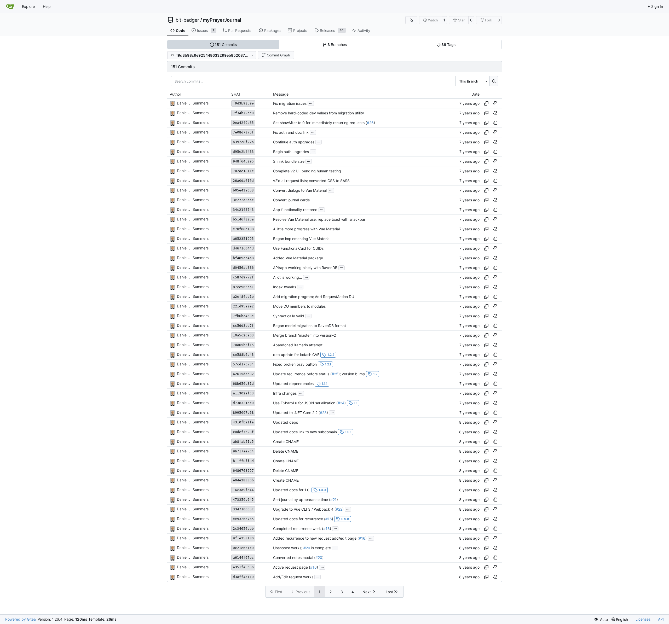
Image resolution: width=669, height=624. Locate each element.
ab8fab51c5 (243, 442)
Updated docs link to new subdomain (305, 432)
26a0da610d (243, 181)
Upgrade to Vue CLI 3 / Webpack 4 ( (304, 509)
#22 (339, 509)
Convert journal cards (291, 200)
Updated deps (285, 422)
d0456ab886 (243, 268)
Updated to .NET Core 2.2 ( (296, 412)
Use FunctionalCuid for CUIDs (298, 248)
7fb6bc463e (243, 316)
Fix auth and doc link (291, 132)
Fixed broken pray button (295, 364)
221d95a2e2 (243, 306)
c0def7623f (243, 432)
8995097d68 (243, 413)
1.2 (375, 374)
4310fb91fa (243, 422)
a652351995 (243, 239)
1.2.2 (330, 355)
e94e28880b (243, 480)
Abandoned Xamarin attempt (297, 345)
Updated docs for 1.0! (291, 490)
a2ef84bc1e (243, 297)
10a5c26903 (243, 335)
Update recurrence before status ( (302, 374)
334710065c (243, 509)
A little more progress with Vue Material (306, 229)
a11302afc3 (243, 393)
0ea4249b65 (243, 123)
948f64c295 (243, 161)
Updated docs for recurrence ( (299, 519)
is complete (320, 548)
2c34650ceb (243, 528)
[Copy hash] (486, 103)
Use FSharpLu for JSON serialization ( (305, 403)
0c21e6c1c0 (243, 548)
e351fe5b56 (243, 567)
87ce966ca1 (243, 287)
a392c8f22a (243, 142)
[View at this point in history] (495, 103)
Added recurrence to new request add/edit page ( (316, 538)
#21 (333, 499)
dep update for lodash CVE (296, 354)
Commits (226, 44)
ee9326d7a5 (243, 519)
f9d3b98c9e (243, 103)
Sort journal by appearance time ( (301, 499)
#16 (328, 519)
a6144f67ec (243, 557)
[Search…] (493, 81)
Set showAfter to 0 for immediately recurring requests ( (320, 122)
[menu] (601, 619)
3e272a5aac (243, 200)
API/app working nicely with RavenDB (305, 267)
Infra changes (285, 393)
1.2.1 (328, 364)
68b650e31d (243, 384)
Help (47, 6)
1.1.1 (324, 384)
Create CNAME (286, 441)
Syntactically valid (288, 316)
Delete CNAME (285, 451)
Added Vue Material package (298, 258)
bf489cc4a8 (243, 258)
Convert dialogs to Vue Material (300, 190)
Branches (337, 44)
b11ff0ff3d (243, 461)
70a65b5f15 (243, 345)
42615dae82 (243, 374)
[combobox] (472, 81)
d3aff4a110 (243, 577)
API (661, 619)
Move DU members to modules (299, 306)
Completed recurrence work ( (298, 528)
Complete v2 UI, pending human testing (307, 171)
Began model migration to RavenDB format (309, 325)
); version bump (351, 374)
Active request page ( (291, 567)
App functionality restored (295, 209)
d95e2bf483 (243, 152)
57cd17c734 (243, 364)
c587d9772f (243, 277)
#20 (306, 548)
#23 (323, 412)
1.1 (355, 403)
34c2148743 (243, 210)
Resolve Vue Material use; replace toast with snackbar (319, 219)
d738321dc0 (243, 403)
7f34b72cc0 (243, 113)
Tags (448, 44)
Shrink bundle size (288, 161)
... (310, 102)
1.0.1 (348, 432)
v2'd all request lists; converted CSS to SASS (311, 180)
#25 (335, 374)
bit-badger (187, 20)
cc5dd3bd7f (243, 326)
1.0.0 (322, 490)
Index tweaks (284, 287)
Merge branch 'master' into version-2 (304, 335)
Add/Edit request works (293, 577)
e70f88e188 (243, 229)
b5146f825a (243, 219)
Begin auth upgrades (291, 151)
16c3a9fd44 (243, 490)
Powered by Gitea (20, 619)
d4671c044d (243, 248)
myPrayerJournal (222, 20)
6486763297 (243, 471)
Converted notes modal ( (294, 557)
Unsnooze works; (288, 548)
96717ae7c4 (243, 451)
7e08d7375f (243, 132)
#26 (370, 122)
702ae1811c (243, 171)
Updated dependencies (293, 383)
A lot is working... (287, 277)
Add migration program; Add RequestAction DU (313, 296)
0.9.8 (345, 519)
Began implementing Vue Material (301, 238)
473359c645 (243, 499)
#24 (341, 403)
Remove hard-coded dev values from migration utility (318, 113)
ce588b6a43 (243, 355)
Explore (28, 6)
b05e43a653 (243, 190)
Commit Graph (278, 55)
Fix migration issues (290, 103)
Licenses (643, 619)
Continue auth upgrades (293, 142)
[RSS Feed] (411, 20)
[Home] (10, 6)
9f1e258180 (243, 538)
